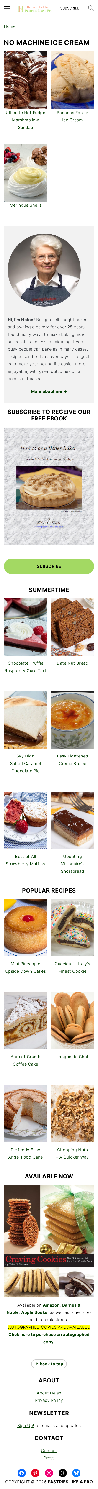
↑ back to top (49, 1363)
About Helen (49, 1393)
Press (49, 1458)
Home (9, 26)
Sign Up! (25, 1425)
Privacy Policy (49, 1400)
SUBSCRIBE (49, 566)
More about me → (49, 391)
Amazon (51, 1305)
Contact (49, 1450)
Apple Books (34, 1312)
